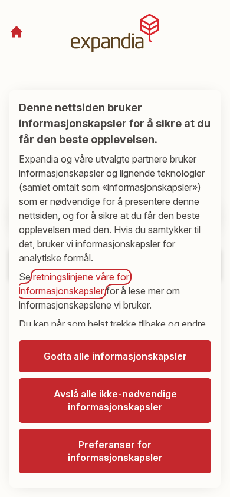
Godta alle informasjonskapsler (115, 356)
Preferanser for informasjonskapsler (115, 451)
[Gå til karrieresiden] (16, 32)
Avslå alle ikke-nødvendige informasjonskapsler (115, 400)
